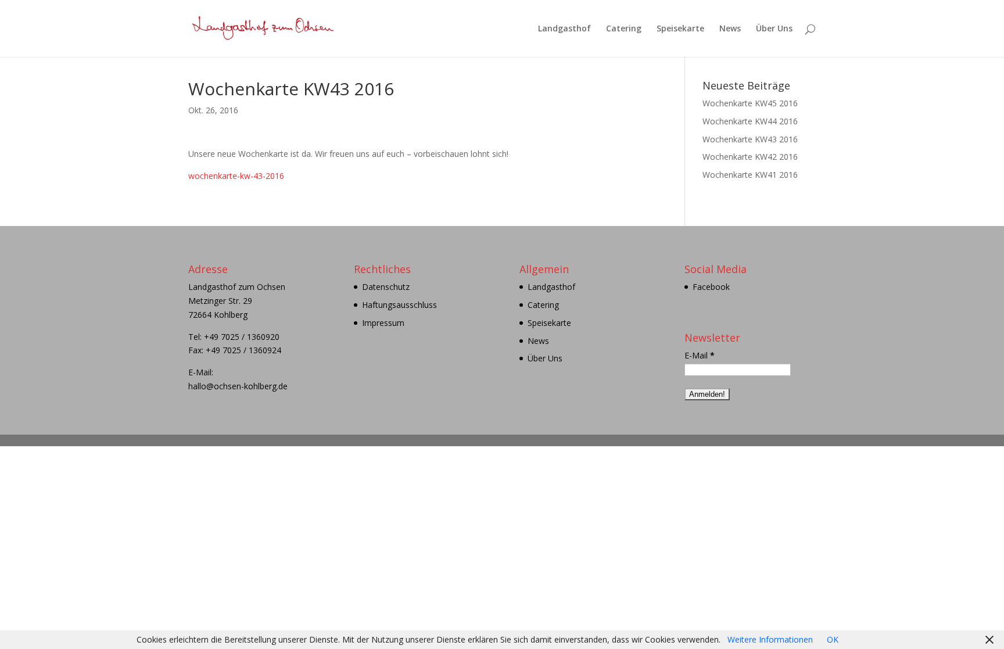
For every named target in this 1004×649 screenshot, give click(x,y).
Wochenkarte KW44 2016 (750, 121)
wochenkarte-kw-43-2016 (236, 175)
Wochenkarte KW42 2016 (750, 156)
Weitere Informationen (770, 639)
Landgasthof (564, 29)
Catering (623, 29)
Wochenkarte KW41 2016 (750, 174)
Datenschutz (386, 286)
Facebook (711, 286)
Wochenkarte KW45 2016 (750, 103)
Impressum (383, 322)
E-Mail (699, 355)
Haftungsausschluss (399, 304)
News (730, 29)
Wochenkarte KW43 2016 (750, 139)
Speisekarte (680, 29)
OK (832, 639)
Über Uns (774, 29)
